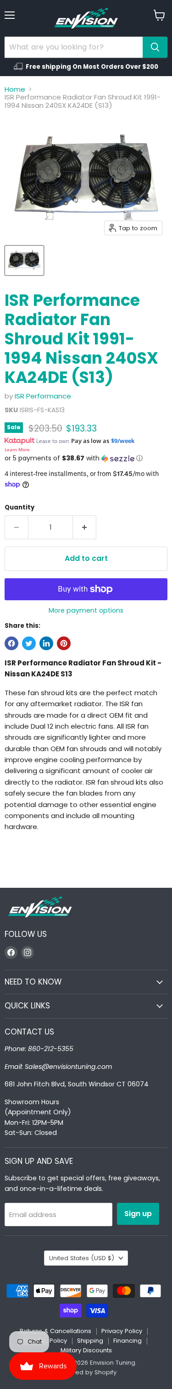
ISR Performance (43, 396)
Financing (127, 1340)
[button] (86, 458)
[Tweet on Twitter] (29, 643)
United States (81, 1258)
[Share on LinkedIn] (46, 643)
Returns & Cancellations (55, 1331)
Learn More (17, 449)
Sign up (138, 1213)
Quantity (19, 507)
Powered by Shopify (86, 1372)
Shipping (90, 1340)
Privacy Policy (121, 1331)
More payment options (86, 610)
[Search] (155, 47)
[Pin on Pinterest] (64, 643)
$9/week (122, 441)
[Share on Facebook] (11, 643)
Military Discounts (86, 1350)
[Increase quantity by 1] (84, 527)
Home (15, 89)
